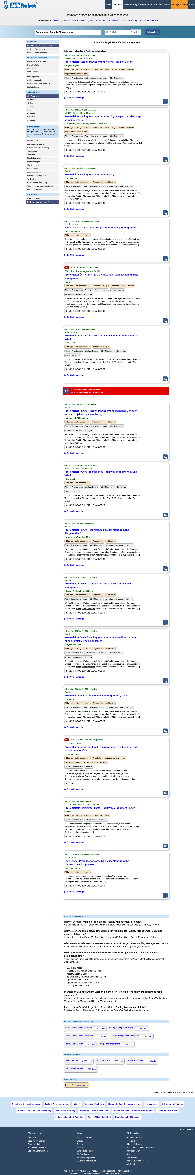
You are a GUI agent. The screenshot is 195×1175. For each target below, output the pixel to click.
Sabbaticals (32, 151)
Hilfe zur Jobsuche (134, 1144)
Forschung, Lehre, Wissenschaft (94, 1110)
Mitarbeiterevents (34, 158)
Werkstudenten (33, 87)
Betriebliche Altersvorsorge (38, 148)
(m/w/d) (89, 174)
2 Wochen (31, 113)
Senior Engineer (78, 1060)
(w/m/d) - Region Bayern (98, 61)
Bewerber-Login (131, 4)
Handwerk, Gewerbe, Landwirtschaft (124, 1104)
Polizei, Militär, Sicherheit (99, 1117)
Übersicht (32, 1137)
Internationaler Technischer (100, 227)
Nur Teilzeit (31, 68)
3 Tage (29, 106)
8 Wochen (31, 120)
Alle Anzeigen (33, 96)
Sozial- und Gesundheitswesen (26, 1104)
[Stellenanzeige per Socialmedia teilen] (165, 101)
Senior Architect (109, 1060)
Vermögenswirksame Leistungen (40, 186)
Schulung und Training (172, 1104)
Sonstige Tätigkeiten (94, 1104)
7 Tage (29, 110)
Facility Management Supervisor (144, 20)
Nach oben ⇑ (186, 1130)
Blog (128, 1154)
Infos (191, 4)
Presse (80, 1144)
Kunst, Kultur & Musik (167, 1110)
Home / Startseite (134, 1137)
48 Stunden (31, 103)
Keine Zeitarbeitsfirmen (36, 61)
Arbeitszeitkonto (34, 172)
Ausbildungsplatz (34, 80)
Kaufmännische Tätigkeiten (127, 1117)
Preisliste (81, 1147)
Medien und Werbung (65, 1110)
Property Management (116, 1044)
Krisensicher (32, 169)
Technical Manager (141, 1060)
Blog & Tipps (146, 4)
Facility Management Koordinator (116, 20)
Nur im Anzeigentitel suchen (39, 45)
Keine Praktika (33, 65)
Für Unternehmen (162, 4)
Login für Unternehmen (38, 1151)
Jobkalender (131, 1157)
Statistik (80, 1141)
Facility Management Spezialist (63, 20)
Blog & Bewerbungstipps (137, 1161)
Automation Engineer (80, 1068)
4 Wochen (31, 117)
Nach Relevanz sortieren (37, 202)
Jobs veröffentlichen (36, 1141)
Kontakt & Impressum (86, 1157)
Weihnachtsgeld (33, 162)
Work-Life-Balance (34, 189)
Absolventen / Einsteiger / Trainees (41, 83)
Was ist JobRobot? (85, 1137)
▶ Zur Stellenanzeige (74, 98)
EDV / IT (77, 1104)
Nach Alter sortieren (35, 199)
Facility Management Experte (89, 20)
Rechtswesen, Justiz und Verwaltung (34, 1110)
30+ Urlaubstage (33, 165)
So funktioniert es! (85, 1154)
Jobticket (31, 155)
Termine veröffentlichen (38, 1147)
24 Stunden (31, 99)
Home (108, 4)
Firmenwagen (32, 141)
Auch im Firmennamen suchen (40, 49)
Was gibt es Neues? (85, 1151)
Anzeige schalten (180, 4)
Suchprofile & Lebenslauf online (139, 1147)
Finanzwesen (152, 1104)
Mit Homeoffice (33, 72)
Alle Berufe (131, 1164)
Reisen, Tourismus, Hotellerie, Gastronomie (133, 1110)
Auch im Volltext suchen (37, 52)
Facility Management (80, 1044)
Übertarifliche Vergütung (37, 183)
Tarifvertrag (31, 179)
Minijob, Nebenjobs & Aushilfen (69, 1117)
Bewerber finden (35, 1144)
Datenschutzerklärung (86, 1161)
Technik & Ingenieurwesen (76, 1085)
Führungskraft (33, 77)
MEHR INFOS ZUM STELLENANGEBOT (87, 92)
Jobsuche (130, 1141)
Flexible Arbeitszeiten (36, 144)
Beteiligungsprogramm (36, 176)
